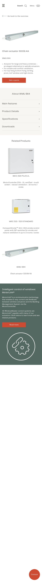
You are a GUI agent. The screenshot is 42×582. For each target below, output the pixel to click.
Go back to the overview (18, 16)
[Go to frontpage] (3, 6)
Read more (14, 325)
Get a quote (14, 80)
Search (20, 6)
